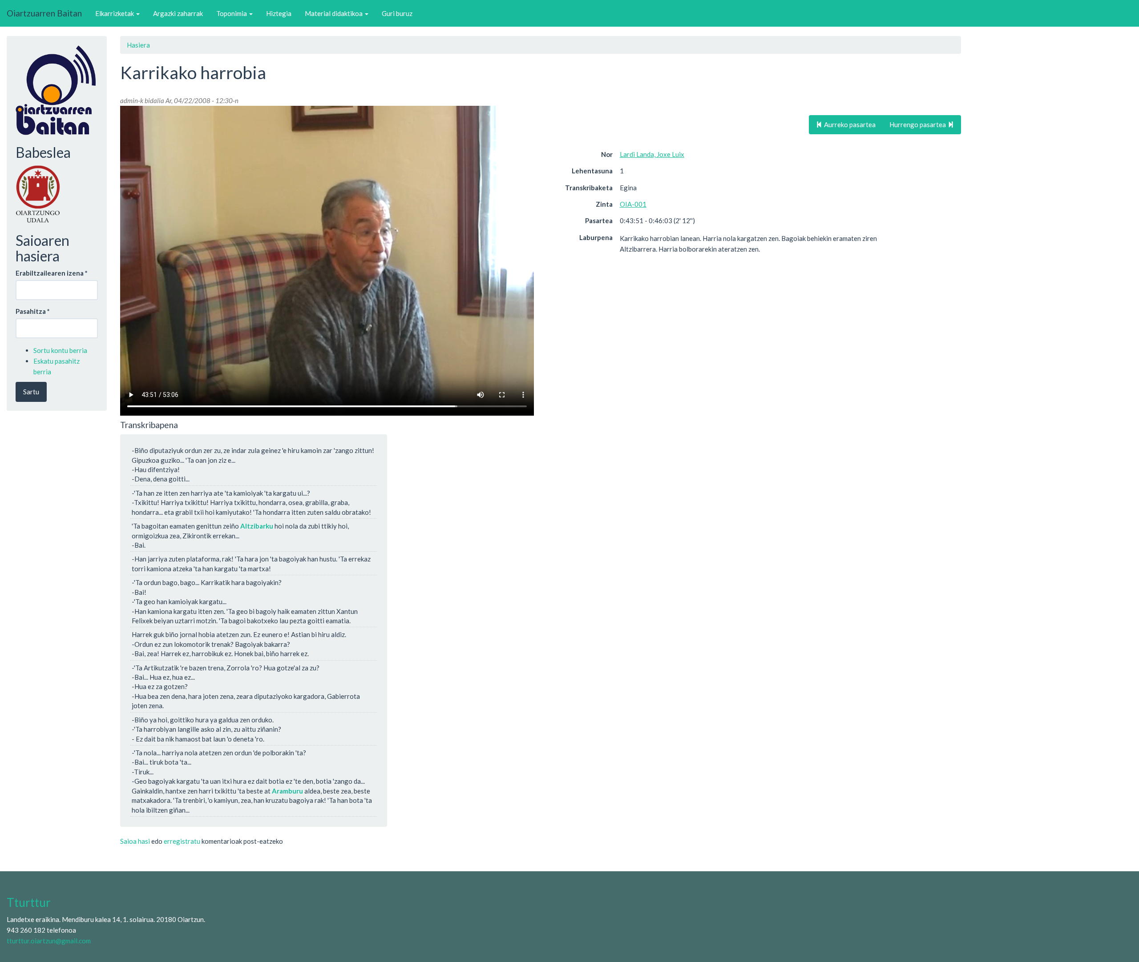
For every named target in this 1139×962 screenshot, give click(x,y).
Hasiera (138, 45)
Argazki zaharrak (178, 13)
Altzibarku (256, 526)
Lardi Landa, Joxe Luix (652, 154)
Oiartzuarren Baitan (44, 13)
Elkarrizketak (115, 13)
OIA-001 (633, 204)
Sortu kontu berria (60, 350)
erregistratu (182, 841)
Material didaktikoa (334, 13)
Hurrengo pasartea (918, 124)
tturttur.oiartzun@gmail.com (49, 941)
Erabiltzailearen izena (52, 273)
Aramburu (287, 791)
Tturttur (29, 902)
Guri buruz (397, 13)
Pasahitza (33, 311)
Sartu (31, 392)
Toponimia (232, 13)
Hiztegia (278, 13)
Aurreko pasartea (849, 124)
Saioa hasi (135, 841)
